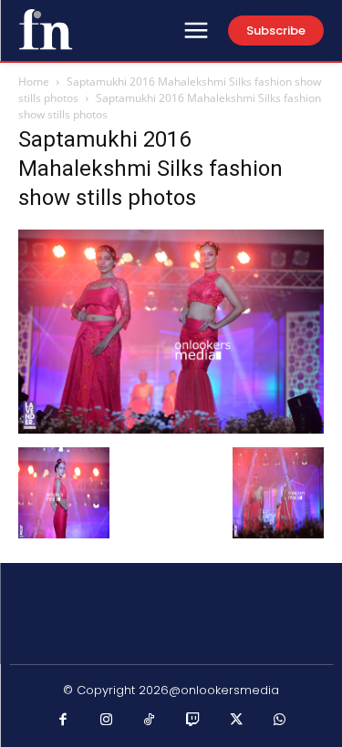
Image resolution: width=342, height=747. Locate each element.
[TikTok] (149, 720)
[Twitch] (193, 720)
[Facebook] (63, 720)
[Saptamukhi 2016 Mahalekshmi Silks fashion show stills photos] (171, 428)
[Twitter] (236, 720)
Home (33, 81)
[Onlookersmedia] (45, 29)
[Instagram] (106, 720)
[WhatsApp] (280, 720)
